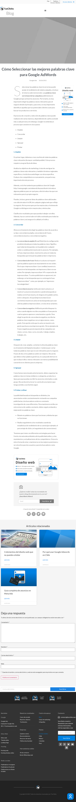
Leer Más (7, 560)
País (48, 1)
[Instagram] (64, 744)
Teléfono (55, 1)
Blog (10, 13)
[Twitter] (68, 744)
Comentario (5, 622)
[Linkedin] (66, 747)
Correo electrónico (7, 655)
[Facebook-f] (60, 744)
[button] (45, 10)
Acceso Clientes (55, 3)
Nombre (4, 647)
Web (2, 663)
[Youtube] (72, 744)
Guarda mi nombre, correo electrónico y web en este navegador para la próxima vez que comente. (33, 672)
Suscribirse (62, 689)
